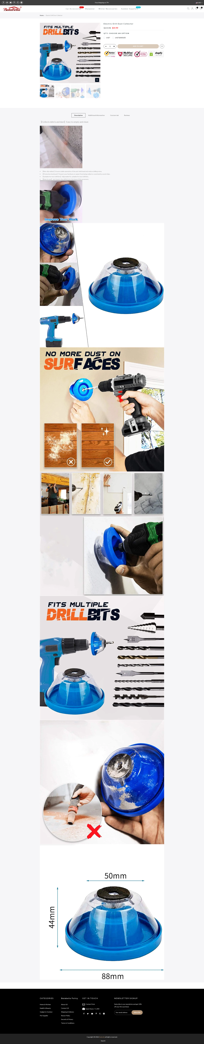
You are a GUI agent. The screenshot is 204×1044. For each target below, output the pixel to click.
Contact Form (90, 1004)
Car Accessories (74, 8)
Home (42, 15)
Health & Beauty (45, 1008)
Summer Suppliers (130, 8)
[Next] (96, 53)
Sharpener (90, 9)
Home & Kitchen (45, 1004)
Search (103, 1041)
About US (64, 1004)
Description (78, 115)
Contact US (65, 1008)
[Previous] (43, 53)
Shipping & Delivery (67, 1012)
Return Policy (65, 1015)
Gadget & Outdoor (46, 1012)
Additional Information (96, 115)
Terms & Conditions (67, 1023)
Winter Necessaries (108, 9)
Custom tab (114, 115)
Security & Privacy (67, 1019)
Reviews (127, 115)
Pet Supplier (44, 1015)
